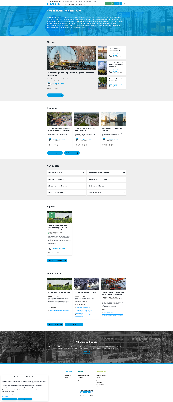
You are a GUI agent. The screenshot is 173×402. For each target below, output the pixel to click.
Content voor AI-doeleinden (102, 379)
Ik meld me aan (68, 375)
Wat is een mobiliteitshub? (83, 375)
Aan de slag (80, 377)
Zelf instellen (40, 399)
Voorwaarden (99, 382)
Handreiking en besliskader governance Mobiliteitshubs (113, 293)
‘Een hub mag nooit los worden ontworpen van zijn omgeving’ (59, 129)
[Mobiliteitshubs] (86, 393)
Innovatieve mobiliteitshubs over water (112, 129)
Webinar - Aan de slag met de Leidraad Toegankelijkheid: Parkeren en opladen (58, 228)
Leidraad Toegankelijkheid (60, 292)
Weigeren (25, 399)
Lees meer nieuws (53, 95)
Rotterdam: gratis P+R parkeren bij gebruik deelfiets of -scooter (70, 74)
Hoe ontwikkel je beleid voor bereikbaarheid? (116, 79)
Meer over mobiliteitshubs (55, 30)
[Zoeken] (124, 3)
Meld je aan (86, 352)
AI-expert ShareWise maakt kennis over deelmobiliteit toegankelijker (116, 64)
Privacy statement (100, 384)
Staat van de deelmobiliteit (87, 292)
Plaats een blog (70, 153)
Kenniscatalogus (81, 379)
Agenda (66, 377)
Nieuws (79, 380)
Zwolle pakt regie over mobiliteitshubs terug (115, 49)
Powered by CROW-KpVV (101, 375)
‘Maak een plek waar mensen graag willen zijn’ (85, 129)
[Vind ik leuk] (53, 88)
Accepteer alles (9, 399)
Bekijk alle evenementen (55, 260)
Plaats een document (72, 324)
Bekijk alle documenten (55, 324)
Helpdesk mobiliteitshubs (101, 386)
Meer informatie (5, 396)
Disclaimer (98, 377)
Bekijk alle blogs (53, 153)
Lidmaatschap (99, 380)
